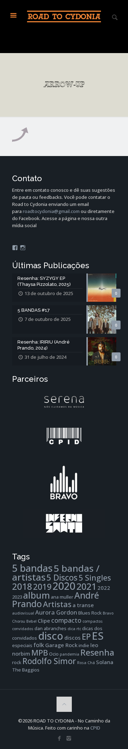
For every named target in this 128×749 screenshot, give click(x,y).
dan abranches (50, 628)
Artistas (57, 604)
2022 (103, 587)
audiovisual (23, 613)
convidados (22, 628)
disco (50, 636)
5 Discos (62, 577)
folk (38, 645)
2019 (42, 586)
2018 (22, 586)
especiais (22, 645)
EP (86, 636)
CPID (95, 728)
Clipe (44, 620)
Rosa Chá (86, 662)
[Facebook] (59, 738)
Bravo (108, 613)
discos (72, 637)
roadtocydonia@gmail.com (51, 211)
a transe (83, 605)
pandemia (69, 654)
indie (84, 645)
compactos (92, 621)
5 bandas (32, 568)
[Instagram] (69, 738)
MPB (39, 652)
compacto (66, 620)
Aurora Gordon (56, 612)
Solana (104, 662)
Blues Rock (90, 613)
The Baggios (25, 670)
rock (16, 662)
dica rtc (74, 628)
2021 (86, 586)
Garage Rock (61, 645)
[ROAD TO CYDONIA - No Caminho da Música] (64, 16)
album (36, 595)
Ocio (54, 654)
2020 (64, 586)
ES (97, 636)
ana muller (62, 597)
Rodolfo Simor (49, 661)
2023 (17, 597)
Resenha (97, 652)
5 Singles (95, 577)
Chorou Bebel (24, 621)
